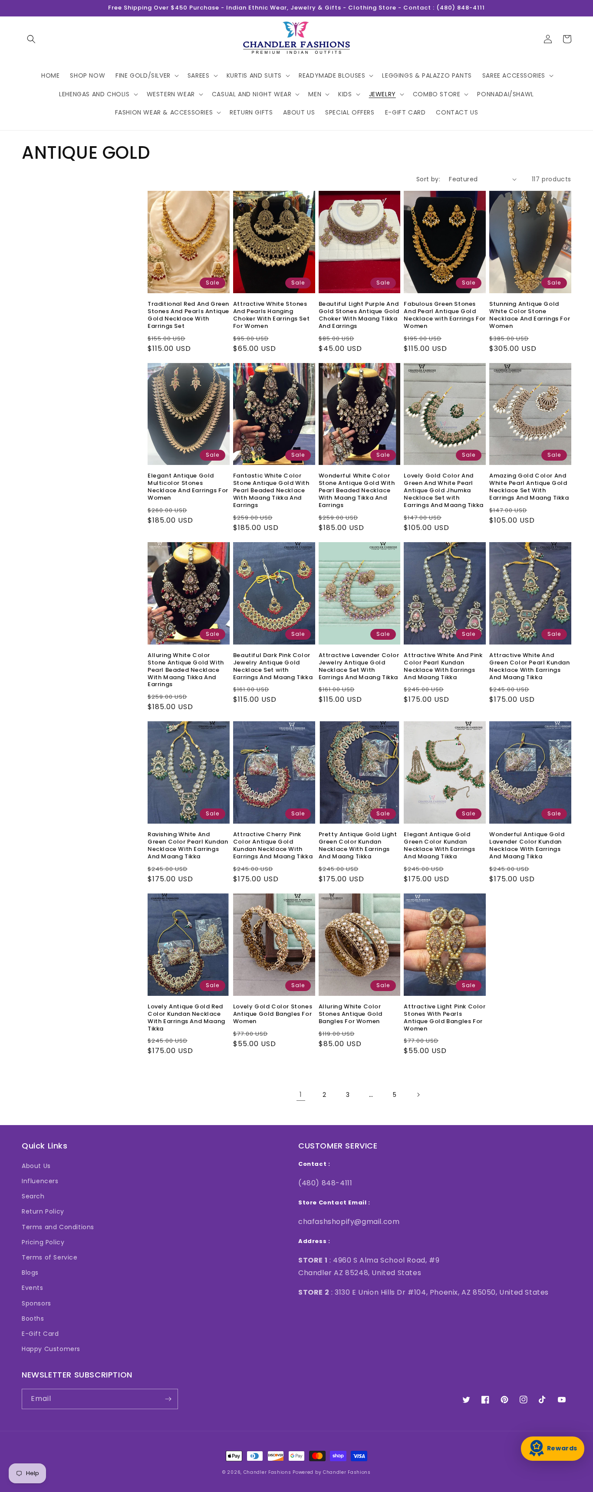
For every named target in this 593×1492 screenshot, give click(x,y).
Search (33, 1196)
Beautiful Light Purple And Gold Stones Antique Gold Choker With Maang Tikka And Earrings (359, 315)
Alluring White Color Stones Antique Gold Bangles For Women (350, 1014)
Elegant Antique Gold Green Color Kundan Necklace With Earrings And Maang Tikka (439, 846)
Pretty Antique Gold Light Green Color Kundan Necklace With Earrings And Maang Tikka (358, 846)
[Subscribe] (168, 1399)
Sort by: (428, 179)
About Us (36, 1166)
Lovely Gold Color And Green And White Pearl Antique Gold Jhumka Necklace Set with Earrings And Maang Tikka (443, 490)
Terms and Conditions (58, 1227)
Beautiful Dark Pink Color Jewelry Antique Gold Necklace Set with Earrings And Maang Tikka (273, 666)
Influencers (40, 1181)
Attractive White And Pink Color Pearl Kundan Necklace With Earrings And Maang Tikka (443, 666)
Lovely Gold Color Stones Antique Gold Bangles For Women (272, 1014)
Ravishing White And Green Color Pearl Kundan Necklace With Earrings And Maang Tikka (188, 846)
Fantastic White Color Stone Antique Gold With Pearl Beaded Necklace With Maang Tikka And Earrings (271, 490)
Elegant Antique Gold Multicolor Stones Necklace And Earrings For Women (188, 487)
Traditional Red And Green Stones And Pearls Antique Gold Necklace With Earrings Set (188, 315)
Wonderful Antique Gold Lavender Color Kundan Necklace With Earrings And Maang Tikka (526, 846)
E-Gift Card (40, 1333)
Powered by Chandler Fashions (332, 1472)
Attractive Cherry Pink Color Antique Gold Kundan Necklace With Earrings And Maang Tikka (273, 846)
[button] (31, 39)
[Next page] (418, 1094)
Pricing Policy (43, 1242)
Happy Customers (51, 1349)
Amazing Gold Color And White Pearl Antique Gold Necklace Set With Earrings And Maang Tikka (529, 487)
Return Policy (43, 1211)
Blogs (30, 1272)
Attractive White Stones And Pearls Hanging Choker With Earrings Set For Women (271, 315)
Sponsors (36, 1303)
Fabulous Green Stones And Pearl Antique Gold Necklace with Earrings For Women (445, 315)
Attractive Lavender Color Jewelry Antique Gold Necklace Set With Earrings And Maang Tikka (359, 666)
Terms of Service (50, 1257)
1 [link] (301, 1094)
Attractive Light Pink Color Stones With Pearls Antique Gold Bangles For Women (444, 1018)
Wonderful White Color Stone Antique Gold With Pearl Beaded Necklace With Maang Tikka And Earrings (357, 490)
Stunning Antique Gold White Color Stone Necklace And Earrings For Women (529, 315)
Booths (33, 1318)
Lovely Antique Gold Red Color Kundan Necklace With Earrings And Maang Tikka (186, 1018)
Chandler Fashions (267, 1472)
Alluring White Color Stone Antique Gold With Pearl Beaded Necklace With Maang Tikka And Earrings (186, 670)
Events (32, 1287)
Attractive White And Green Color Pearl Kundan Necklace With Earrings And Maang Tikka (529, 666)
